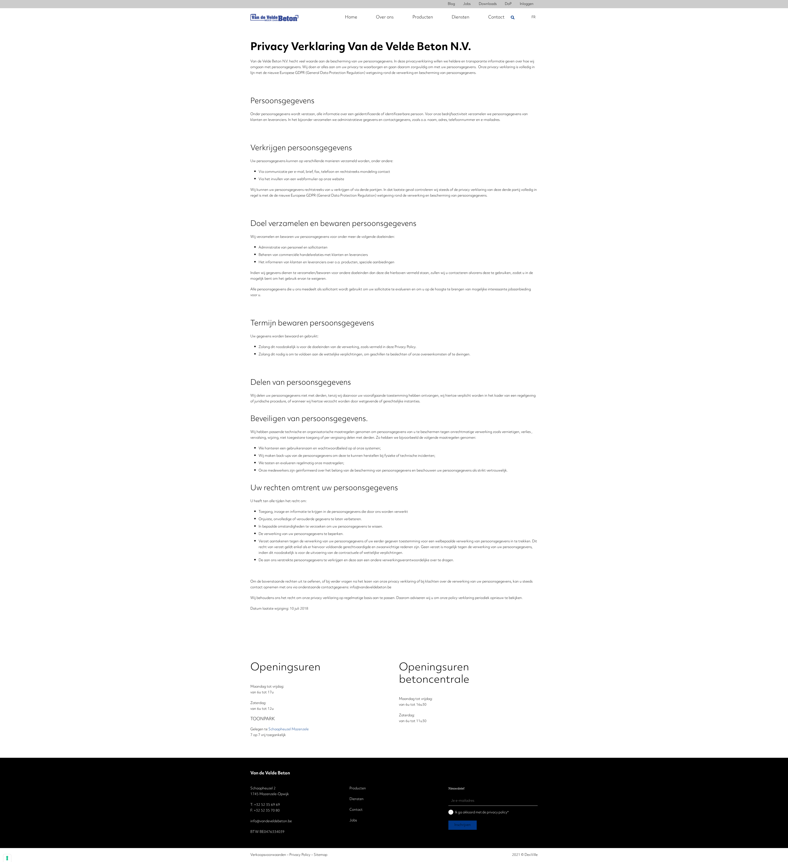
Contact (356, 809)
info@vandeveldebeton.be (271, 821)
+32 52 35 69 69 (267, 804)
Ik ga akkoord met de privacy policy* (482, 812)
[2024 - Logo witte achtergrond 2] (274, 17)
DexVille (531, 855)
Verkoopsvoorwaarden (268, 855)
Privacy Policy (299, 855)
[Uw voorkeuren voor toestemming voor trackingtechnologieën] (7, 858)
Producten (357, 788)
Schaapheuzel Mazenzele (288, 729)
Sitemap (320, 855)
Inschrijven (462, 825)
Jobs (353, 820)
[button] (513, 17)
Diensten (356, 799)
